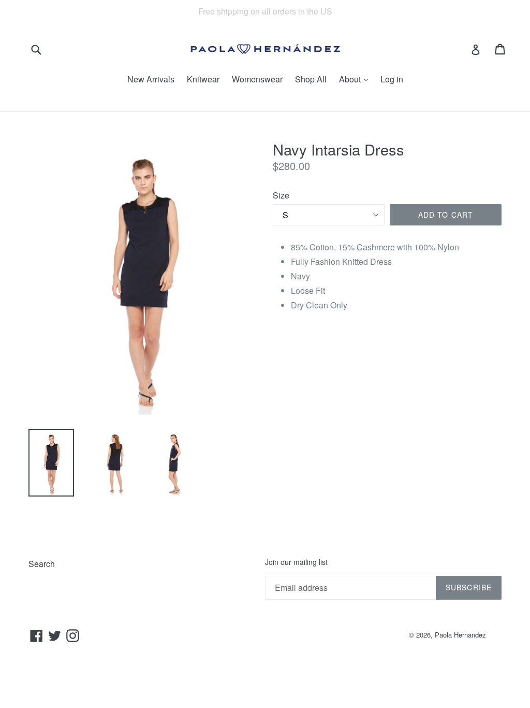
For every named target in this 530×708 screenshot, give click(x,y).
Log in (391, 79)
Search (41, 564)
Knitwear (203, 79)
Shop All (311, 79)
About (351, 79)
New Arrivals (150, 79)
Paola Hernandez (460, 635)
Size (281, 195)
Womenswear (257, 79)
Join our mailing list (296, 562)
